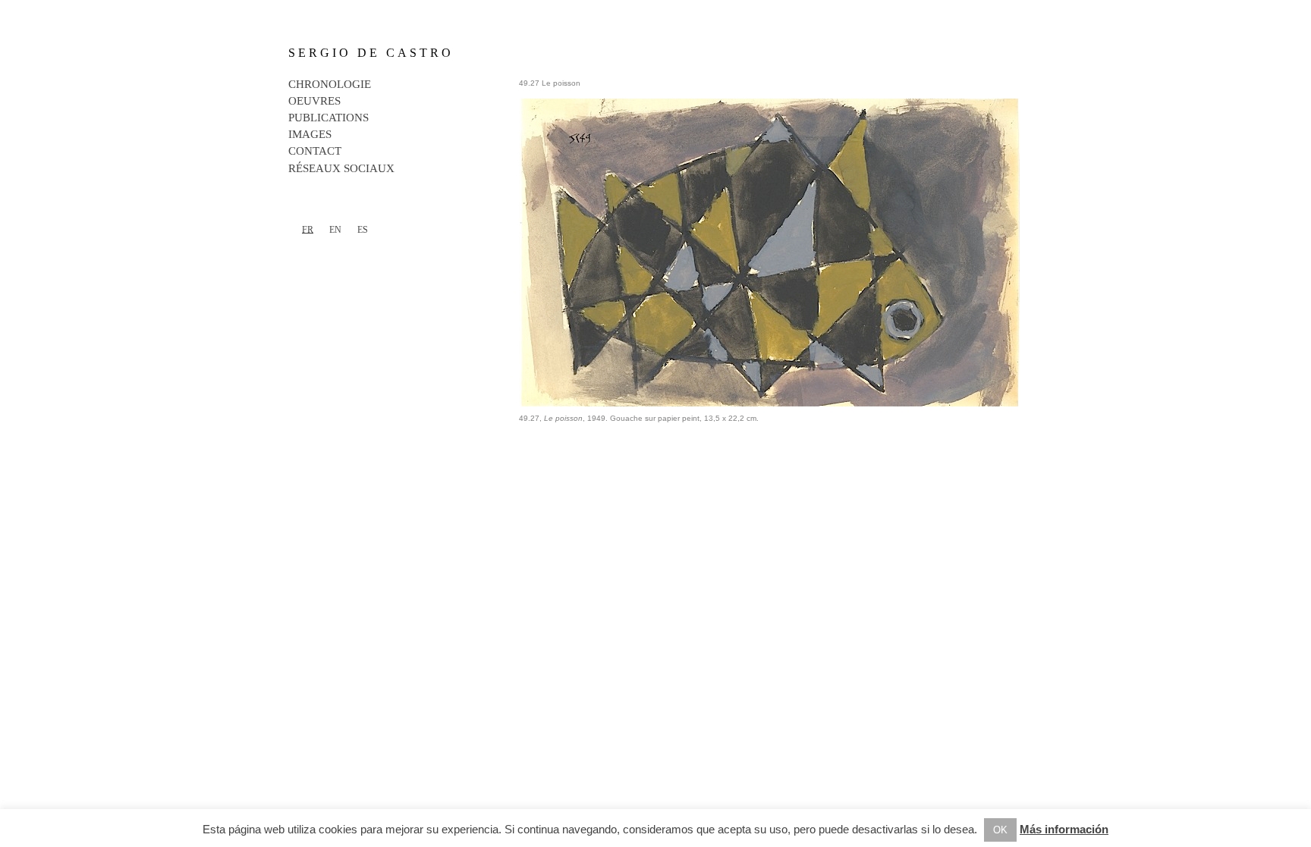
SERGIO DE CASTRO (371, 52)
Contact (314, 151)
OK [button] (1000, 830)
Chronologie (329, 84)
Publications (328, 117)
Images (310, 134)
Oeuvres (314, 101)
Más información (1064, 829)
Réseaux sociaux (341, 168)
